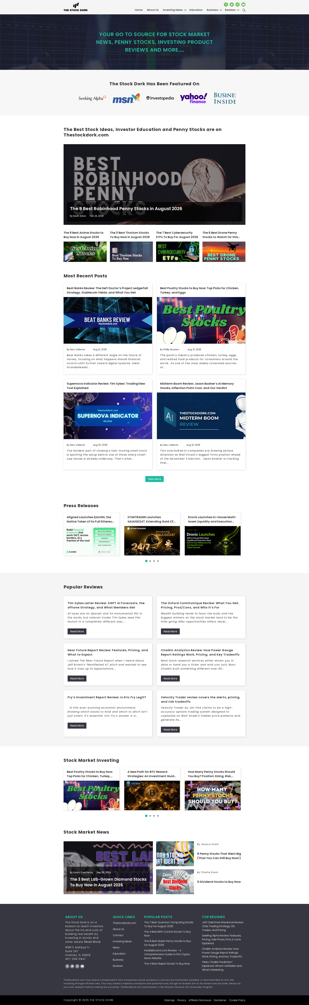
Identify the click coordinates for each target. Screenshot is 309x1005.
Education (119, 953)
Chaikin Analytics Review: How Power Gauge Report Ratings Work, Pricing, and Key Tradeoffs (200, 652)
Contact (118, 935)
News (116, 947)
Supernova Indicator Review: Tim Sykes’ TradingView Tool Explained (106, 386)
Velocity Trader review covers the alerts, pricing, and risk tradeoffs (200, 699)
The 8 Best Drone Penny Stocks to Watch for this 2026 (220, 235)
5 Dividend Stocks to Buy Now (219, 882)
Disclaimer (220, 1000)
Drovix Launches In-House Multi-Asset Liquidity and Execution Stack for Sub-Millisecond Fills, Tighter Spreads (212, 519)
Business (118, 960)
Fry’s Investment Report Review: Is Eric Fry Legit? (107, 697)
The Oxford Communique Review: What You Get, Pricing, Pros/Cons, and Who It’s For (200, 605)
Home (139, 10)
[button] (146, 561)
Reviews (118, 966)
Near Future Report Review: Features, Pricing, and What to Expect (108, 652)
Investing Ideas (122, 941)
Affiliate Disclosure (200, 1000)
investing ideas (173, 10)
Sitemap (169, 1000)
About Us (153, 10)
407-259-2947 (75, 959)
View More (154, 479)
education (196, 10)
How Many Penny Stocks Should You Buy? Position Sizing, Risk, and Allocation (211, 774)
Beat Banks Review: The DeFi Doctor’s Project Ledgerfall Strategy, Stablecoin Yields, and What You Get (107, 290)
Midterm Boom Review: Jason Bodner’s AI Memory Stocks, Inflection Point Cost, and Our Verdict (197, 386)
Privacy (181, 1000)
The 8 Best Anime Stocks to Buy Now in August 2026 (83, 235)
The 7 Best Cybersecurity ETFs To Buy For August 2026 (177, 235)
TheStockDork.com (124, 923)
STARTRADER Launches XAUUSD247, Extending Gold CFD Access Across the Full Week (151, 519)
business (212, 10)
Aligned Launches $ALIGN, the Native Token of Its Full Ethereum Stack (91, 519)
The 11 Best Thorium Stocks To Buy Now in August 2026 (130, 235)
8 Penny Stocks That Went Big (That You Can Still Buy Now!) (219, 856)
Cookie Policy (237, 1000)
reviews (230, 10)
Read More (77, 631)
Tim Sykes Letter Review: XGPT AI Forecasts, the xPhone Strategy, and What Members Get (106, 605)
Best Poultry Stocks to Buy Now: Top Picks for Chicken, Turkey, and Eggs (199, 290)
